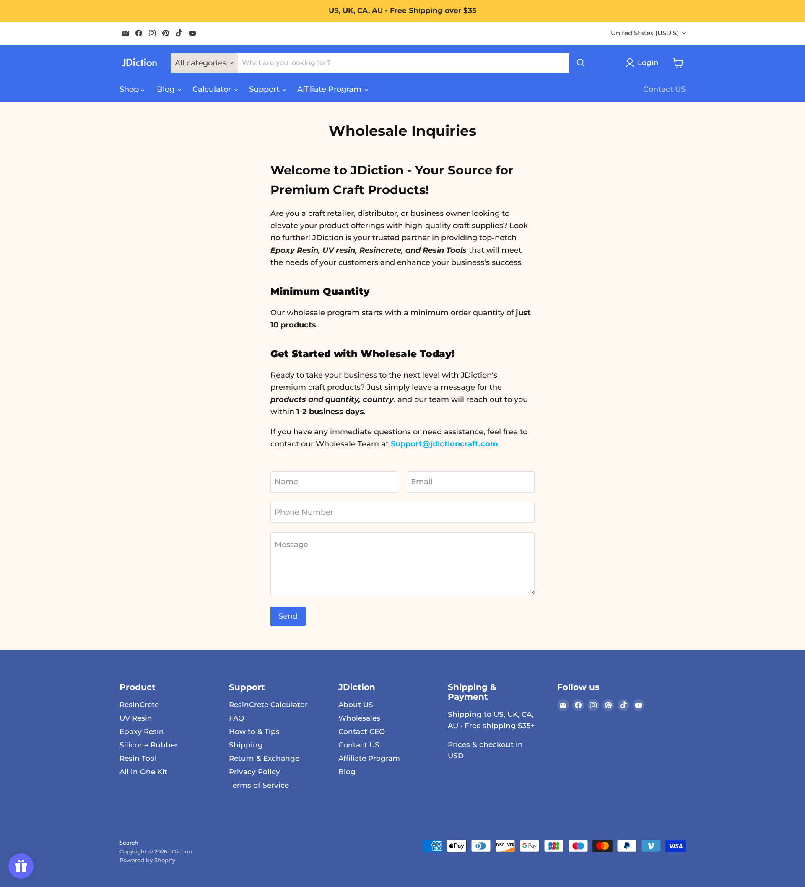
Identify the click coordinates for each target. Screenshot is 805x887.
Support (265, 89)
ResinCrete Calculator (268, 704)
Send (288, 616)
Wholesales (359, 718)
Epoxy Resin (141, 731)
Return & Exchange (264, 758)
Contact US (664, 89)
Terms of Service (259, 785)
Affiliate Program (330, 89)
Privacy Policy (254, 772)
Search (128, 842)
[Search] (580, 63)
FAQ (236, 718)
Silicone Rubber (148, 745)
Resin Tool (138, 758)
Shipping (246, 745)
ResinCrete (139, 704)
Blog (167, 89)
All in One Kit (143, 772)
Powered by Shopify (147, 860)
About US (355, 704)
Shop (130, 89)
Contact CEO (361, 731)
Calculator (212, 89)
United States (645, 33)
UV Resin (135, 718)
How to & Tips (254, 731)
